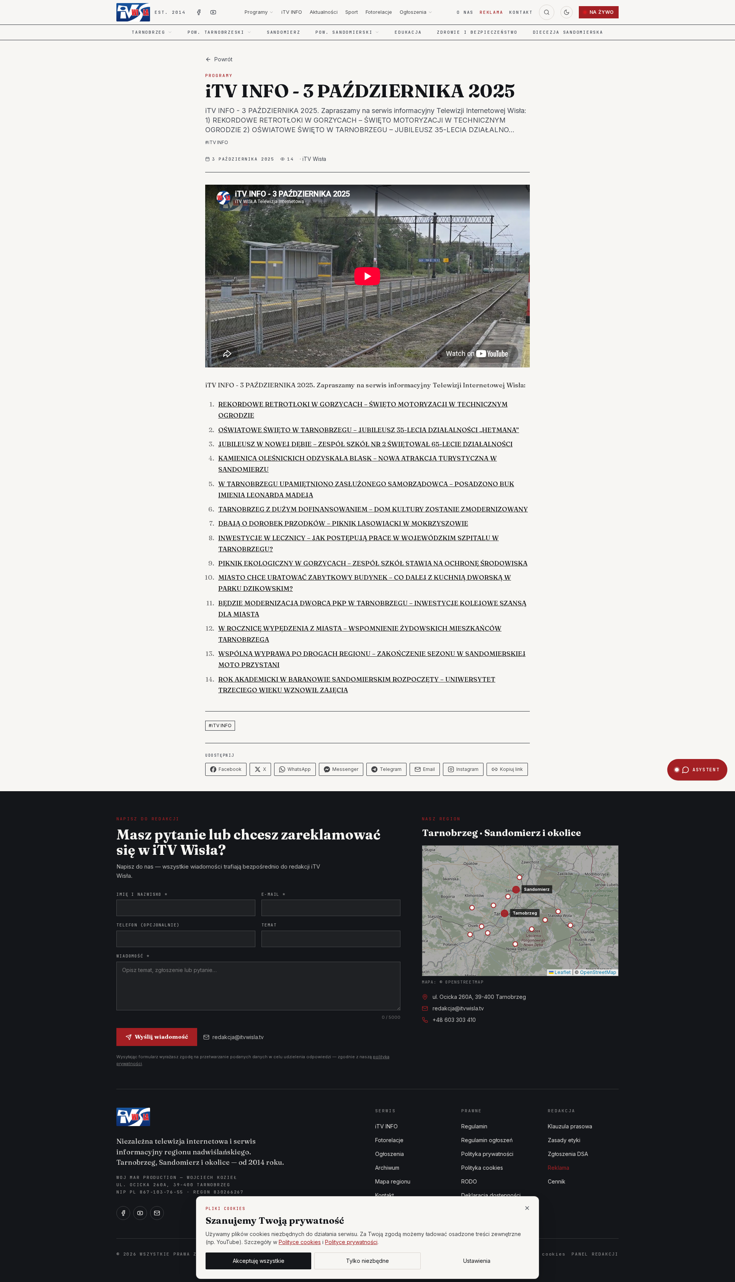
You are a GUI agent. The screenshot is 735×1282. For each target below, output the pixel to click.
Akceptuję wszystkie (258, 1260)
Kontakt (520, 12)
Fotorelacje (379, 12)
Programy (256, 12)
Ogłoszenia (413, 12)
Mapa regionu (392, 1181)
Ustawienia (476, 1260)
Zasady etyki (564, 1140)
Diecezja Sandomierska (568, 32)
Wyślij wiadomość (161, 1036)
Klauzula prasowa (570, 1126)
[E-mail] (157, 1213)
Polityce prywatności (351, 1242)
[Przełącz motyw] (566, 12)
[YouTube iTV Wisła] (213, 12)
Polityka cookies (482, 1167)
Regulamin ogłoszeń (487, 1140)
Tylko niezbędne (367, 1260)
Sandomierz (284, 32)
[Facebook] (123, 1213)
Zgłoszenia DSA (568, 1154)
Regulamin (474, 1126)
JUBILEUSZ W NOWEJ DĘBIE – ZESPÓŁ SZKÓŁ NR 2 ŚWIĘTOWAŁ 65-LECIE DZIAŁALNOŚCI (365, 444)
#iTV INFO (216, 142)
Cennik (556, 1181)
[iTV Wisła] (133, 1117)
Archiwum (387, 1167)
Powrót (223, 59)
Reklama (491, 12)
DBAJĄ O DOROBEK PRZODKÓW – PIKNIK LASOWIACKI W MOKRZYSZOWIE (343, 523)
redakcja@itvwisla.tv (238, 1037)
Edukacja (408, 32)
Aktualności (324, 12)
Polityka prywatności (487, 1154)
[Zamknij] (527, 1208)
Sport (351, 12)
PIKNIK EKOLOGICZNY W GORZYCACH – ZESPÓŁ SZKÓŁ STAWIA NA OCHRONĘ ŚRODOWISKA (373, 563)
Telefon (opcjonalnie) (148, 925)
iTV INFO (291, 12)
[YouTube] (140, 1213)
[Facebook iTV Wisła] (199, 12)
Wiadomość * (133, 956)
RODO (469, 1181)
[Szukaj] (546, 12)
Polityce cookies (300, 1242)
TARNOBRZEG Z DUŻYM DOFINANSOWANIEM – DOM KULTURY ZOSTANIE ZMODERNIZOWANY (373, 509)
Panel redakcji (595, 1254)
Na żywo (602, 12)
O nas (465, 12)
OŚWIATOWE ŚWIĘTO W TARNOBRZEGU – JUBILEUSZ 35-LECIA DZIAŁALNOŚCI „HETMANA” (368, 430)
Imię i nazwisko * (142, 894)
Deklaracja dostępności (491, 1195)
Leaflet (562, 972)
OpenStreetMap (598, 972)
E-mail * (273, 894)
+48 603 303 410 (454, 1019)
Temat (268, 925)
